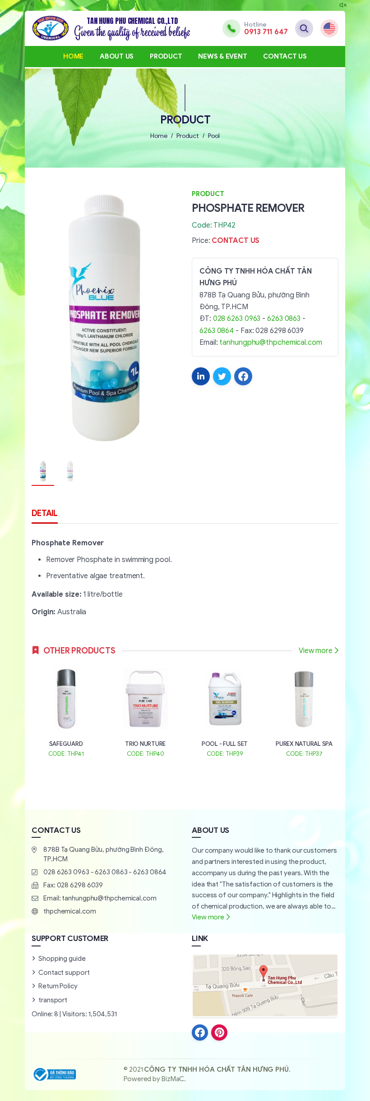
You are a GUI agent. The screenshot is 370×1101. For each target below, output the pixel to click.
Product (166, 56)
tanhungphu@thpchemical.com (270, 342)
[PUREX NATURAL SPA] (304, 711)
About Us (117, 56)
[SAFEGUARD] (66, 711)
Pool (214, 136)
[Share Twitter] (222, 376)
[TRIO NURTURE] (145, 711)
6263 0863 (284, 318)
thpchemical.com (69, 911)
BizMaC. (174, 1079)
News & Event (222, 56)
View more (316, 650)
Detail (45, 513)
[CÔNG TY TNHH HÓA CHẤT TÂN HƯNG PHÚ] (111, 28)
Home (73, 56)
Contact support (64, 973)
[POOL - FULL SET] (224, 711)
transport (52, 1000)
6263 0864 (216, 330)
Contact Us (285, 56)
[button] (165, 320)
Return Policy (58, 986)
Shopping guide (62, 959)
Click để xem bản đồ (265, 985)
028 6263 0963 (237, 318)
